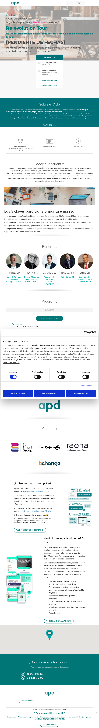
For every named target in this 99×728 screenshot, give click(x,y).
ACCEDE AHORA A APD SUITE (58, 621)
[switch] (37, 377)
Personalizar (86, 386)
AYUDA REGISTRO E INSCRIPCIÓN (30, 530)
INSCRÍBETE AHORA (50, 724)
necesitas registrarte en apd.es (36, 491)
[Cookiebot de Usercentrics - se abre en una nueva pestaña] (85, 333)
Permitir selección (49, 393)
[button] (49, 91)
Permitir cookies (81, 393)
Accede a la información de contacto (27, 703)
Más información (49, 80)
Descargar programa (49, 318)
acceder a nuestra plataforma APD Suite (36, 511)
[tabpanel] (49, 71)
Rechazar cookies (18, 393)
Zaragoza (48, 125)
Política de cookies (11, 363)
